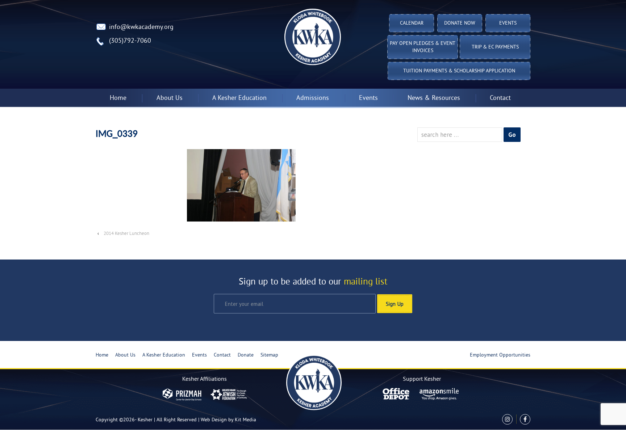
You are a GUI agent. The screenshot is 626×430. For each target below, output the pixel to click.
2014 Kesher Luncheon (126, 234)
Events (508, 23)
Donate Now (459, 23)
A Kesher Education (163, 355)
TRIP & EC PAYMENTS (495, 47)
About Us (125, 355)
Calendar (411, 23)
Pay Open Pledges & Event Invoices (422, 47)
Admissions (312, 98)
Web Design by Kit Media (228, 420)
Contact (500, 98)
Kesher (145, 420)
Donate (246, 355)
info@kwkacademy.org (141, 27)
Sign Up (395, 303)
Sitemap (269, 355)
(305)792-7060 (130, 41)
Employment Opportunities (500, 355)
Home (118, 98)
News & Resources (434, 98)
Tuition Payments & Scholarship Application (459, 71)
